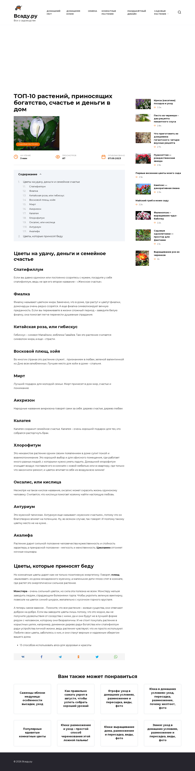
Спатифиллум (37, 186)
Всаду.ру (25, 16)
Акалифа (34, 231)
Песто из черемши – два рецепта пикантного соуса (166, 118)
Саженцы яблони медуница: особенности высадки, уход (32, 698)
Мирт (32, 204)
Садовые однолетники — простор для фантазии (163, 235)
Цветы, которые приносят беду (43, 236)
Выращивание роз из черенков (166, 253)
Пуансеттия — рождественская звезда (164, 158)
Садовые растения (28, 144)
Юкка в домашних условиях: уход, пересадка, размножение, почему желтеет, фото (162, 698)
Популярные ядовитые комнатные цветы (32, 732)
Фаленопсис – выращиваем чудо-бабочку (165, 215)
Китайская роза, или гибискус (46, 195)
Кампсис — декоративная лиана (166, 187)
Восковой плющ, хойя (42, 200)
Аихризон (35, 209)
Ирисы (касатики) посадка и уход (164, 102)
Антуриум (35, 227)
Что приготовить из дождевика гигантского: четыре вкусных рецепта (166, 138)
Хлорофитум (36, 218)
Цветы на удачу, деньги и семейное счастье (51, 181)
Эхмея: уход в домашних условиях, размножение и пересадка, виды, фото (162, 732)
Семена (92, 11)
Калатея (34, 213)
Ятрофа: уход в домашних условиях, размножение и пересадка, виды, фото (119, 698)
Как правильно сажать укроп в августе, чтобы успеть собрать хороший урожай (76, 698)
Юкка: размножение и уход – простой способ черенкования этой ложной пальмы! (76, 732)
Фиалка (33, 191)
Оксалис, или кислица (42, 222)
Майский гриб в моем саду (152, 200)
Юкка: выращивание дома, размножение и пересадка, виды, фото (119, 732)
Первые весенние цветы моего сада (158, 173)
